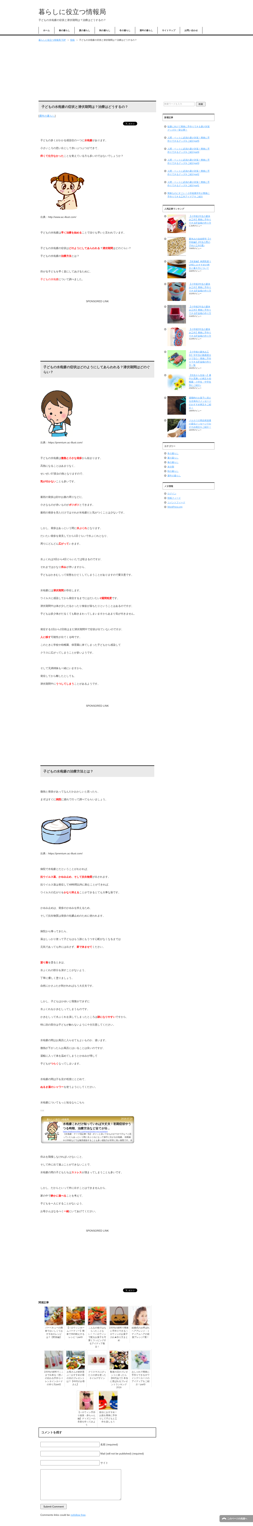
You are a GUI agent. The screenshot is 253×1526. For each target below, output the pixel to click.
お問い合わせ (191, 30)
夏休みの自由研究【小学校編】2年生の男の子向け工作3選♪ (200, 242)
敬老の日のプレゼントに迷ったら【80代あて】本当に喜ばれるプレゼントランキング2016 (119, 1380)
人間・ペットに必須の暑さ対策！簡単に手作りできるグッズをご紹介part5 (188, 139)
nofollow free (78, 1514)
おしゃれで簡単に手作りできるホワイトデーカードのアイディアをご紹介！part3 (140, 1378)
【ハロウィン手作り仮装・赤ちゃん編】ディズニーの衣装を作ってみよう (86, 1418)
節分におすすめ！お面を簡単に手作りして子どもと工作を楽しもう (108, 1417)
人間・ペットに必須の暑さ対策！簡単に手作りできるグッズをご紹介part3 (188, 162)
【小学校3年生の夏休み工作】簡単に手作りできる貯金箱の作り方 (200, 287)
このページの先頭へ (237, 1518)
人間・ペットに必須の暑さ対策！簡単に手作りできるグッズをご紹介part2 (188, 173)
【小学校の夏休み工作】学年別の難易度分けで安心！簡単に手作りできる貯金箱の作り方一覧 (200, 358)
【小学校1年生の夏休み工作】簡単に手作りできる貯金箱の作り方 (200, 219)
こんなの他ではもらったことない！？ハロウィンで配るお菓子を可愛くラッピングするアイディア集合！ (97, 1337)
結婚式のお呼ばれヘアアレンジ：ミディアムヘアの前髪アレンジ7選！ (140, 1332)
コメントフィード (176, 502)
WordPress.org (174, 507)
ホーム (46, 30)
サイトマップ (168, 30)
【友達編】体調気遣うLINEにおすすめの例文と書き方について (200, 264)
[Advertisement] (126, 71)
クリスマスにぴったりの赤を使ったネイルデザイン (97, 1375)
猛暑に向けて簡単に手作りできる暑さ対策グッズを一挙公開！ (188, 128)
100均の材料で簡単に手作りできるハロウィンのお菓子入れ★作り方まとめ (119, 1334)
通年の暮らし (146, 30)
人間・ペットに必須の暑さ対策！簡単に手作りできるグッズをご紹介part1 (188, 184)
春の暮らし (64, 30)
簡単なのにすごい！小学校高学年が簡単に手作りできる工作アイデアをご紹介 (188, 195)
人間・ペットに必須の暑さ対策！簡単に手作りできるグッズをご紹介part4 (188, 150)
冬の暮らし (125, 30)
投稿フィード (174, 498)
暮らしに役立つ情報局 (72, 12)
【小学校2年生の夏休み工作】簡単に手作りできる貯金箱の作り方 (200, 310)
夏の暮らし (84, 30)
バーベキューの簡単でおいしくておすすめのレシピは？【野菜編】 (54, 1332)
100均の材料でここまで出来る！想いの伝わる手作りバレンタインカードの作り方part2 (54, 1378)
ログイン (171, 493)
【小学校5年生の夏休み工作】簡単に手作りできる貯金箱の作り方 (200, 332)
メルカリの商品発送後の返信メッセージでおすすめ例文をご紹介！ (200, 423)
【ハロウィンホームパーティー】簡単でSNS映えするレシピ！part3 (75, 1332)
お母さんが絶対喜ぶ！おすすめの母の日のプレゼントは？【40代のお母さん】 (75, 1378)
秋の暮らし (104, 30)
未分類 (170, 466)
